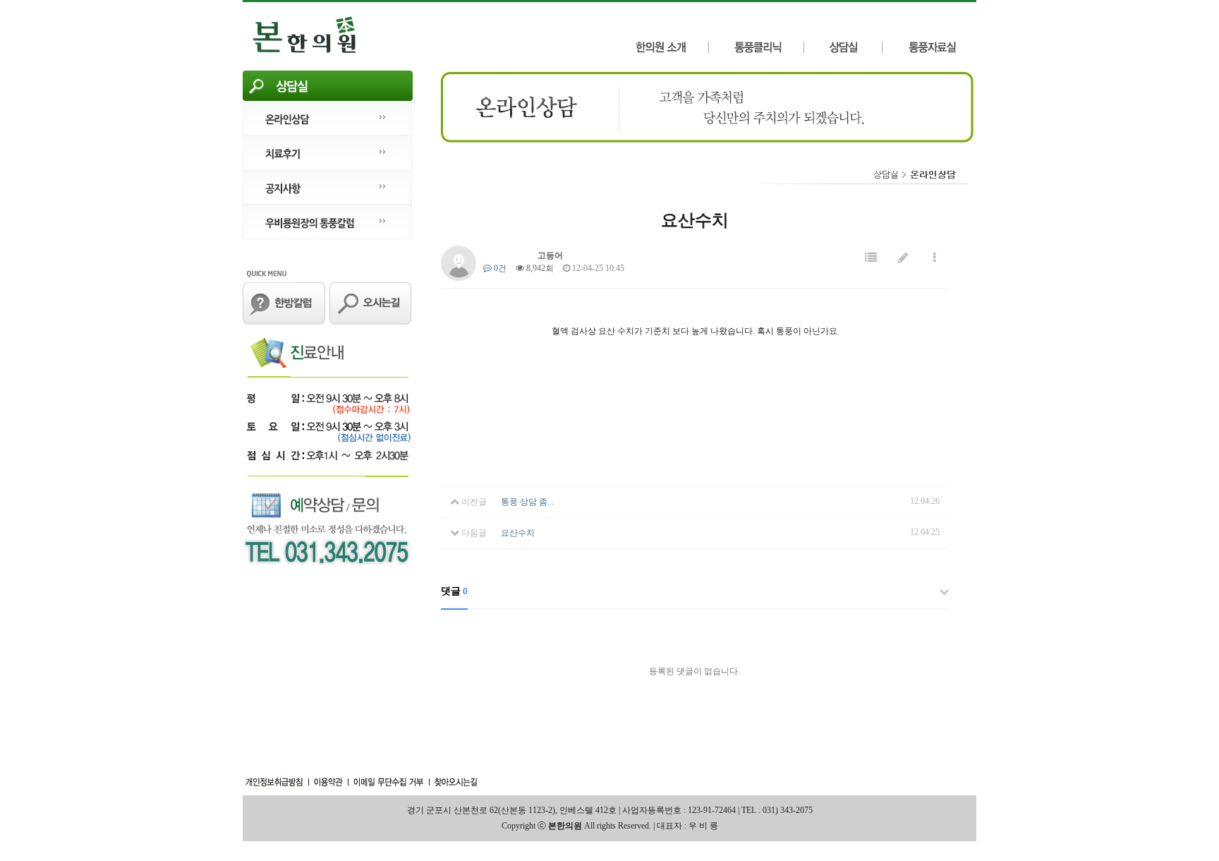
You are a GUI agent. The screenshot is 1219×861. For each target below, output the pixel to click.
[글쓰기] (903, 258)
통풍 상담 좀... (527, 502)
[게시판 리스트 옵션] (934, 258)
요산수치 (518, 533)
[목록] (871, 258)
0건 (499, 268)
